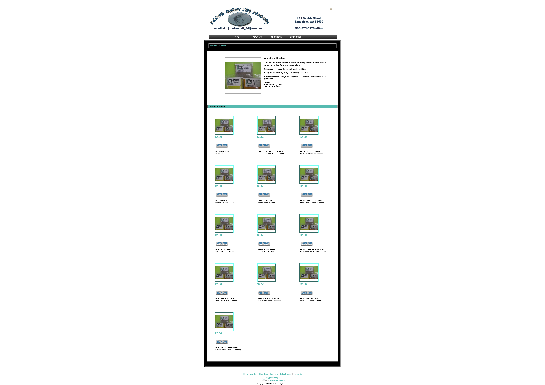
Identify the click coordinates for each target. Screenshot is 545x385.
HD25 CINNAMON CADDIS (270, 151)
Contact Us (297, 374)
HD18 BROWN (222, 151)
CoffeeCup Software (277, 380)
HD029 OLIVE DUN (309, 298)
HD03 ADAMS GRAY (267, 249)
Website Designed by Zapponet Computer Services (272, 378)
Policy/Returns (286, 374)
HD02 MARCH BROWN (311, 200)
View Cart (253, 374)
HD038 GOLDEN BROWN (227, 347)
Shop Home (263, 374)
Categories (274, 374)
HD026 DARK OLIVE (224, 298)
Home (245, 374)
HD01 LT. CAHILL (223, 249)
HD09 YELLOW (265, 200)
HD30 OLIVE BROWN (310, 151)
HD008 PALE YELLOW (268, 298)
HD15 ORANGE (222, 200)
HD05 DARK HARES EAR (312, 249)
